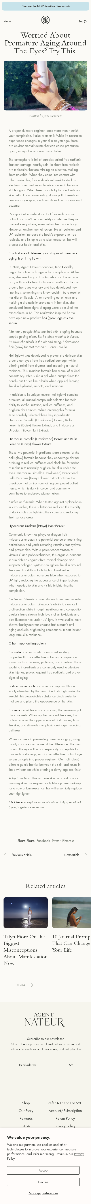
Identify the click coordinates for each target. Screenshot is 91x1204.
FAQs (26, 1125)
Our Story (26, 1110)
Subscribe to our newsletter (45, 1038)
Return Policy (65, 1118)
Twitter (56, 840)
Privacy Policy (65, 1125)
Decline (43, 1182)
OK (71, 1065)
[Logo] (45, 20)
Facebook (43, 840)
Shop (26, 1102)
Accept (43, 1170)
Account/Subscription (65, 1110)
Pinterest (68, 840)
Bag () (83, 21)
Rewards (25, 1118)
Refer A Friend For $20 (65, 1102)
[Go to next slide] (30, 985)
